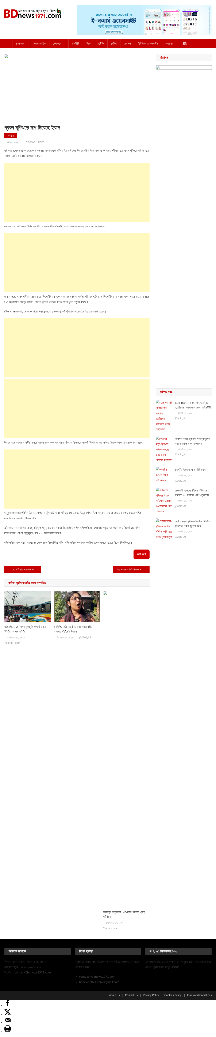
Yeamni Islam (35, 142)
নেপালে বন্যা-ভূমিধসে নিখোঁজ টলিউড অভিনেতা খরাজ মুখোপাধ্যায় (192, 524)
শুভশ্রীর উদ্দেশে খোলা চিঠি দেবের (191, 469)
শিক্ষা (88, 43)
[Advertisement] (77, 192)
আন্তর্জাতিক (40, 43)
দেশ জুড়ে (57, 43)
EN (185, 43)
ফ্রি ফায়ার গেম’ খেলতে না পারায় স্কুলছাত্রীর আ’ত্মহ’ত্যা (133, 569)
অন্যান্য (169, 43)
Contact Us (131, 995)
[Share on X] (7, 1014)
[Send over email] (7, 1022)
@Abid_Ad (85, 637)
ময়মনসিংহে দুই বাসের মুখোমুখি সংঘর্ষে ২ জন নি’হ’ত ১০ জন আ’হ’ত (25, 629)
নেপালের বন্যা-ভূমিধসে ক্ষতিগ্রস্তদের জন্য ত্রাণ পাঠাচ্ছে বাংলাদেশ (192, 441)
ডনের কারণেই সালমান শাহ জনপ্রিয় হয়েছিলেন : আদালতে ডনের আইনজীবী (193, 405)
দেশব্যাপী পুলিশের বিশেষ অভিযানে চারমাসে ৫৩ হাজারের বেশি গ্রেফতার (192, 493)
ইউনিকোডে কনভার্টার (148, 43)
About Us (114, 995)
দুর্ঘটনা (114, 43)
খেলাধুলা (127, 43)
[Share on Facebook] (7, 1005)
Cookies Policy (172, 995)
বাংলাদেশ (20, 43)
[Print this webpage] (7, 1031)
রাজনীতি (76, 43)
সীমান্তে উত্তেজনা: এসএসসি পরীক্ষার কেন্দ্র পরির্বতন (124, 914)
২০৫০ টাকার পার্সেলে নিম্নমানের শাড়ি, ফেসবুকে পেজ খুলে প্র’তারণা (25, 569)
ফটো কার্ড (141, 554)
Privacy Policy (151, 995)
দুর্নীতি (101, 43)
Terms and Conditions (199, 995)
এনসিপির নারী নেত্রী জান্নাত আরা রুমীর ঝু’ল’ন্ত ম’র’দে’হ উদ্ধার (73, 629)
